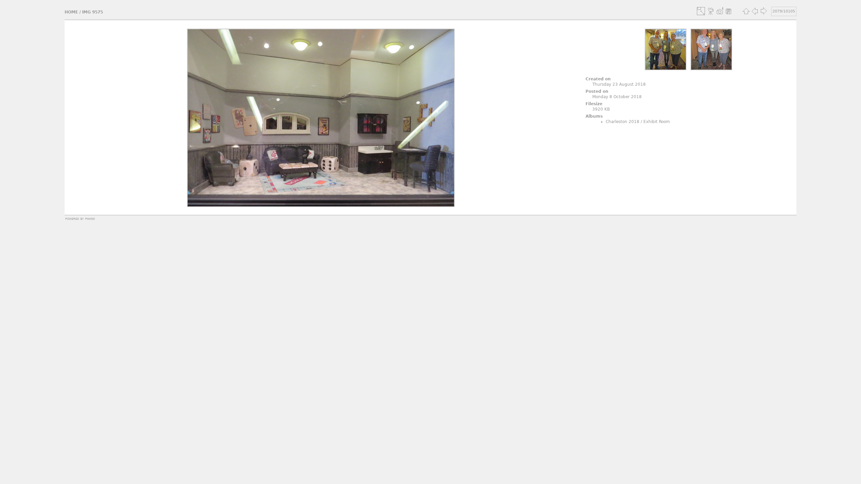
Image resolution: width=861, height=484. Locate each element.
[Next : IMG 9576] (763, 11)
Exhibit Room (656, 121)
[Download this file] (728, 11)
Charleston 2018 (622, 121)
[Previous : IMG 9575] (754, 11)
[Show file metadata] (719, 11)
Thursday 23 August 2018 (619, 84)
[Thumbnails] (746, 11)
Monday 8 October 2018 (617, 96)
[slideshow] (711, 11)
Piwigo (90, 218)
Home (71, 12)
